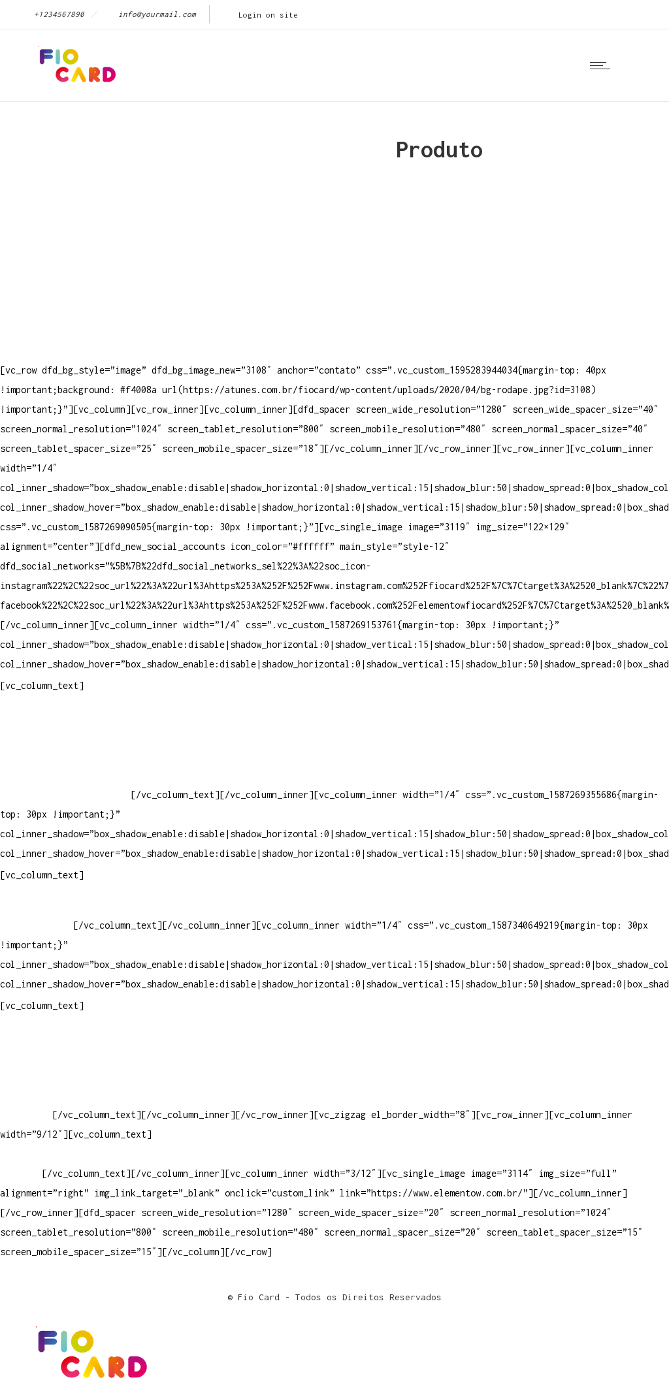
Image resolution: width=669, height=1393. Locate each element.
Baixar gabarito (39, 1055)
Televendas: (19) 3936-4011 (68, 716)
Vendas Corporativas (49, 1075)
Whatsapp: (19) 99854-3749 (65, 794)
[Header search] (639, 65)
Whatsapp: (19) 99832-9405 (65, 774)
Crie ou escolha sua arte (62, 1036)
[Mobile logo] (89, 1382)
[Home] (75, 84)
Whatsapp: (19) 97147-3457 (65, 755)
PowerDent (23, 1114)
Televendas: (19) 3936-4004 (68, 735)
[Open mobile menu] (603, 65)
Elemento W (26, 1094)
